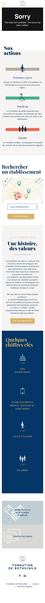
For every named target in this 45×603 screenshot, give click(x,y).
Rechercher (21, 216)
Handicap (22, 106)
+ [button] (5, 181)
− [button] (5, 185)
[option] (22, 24)
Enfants (22, 138)
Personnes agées (22, 77)
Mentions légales (25, 586)
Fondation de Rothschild (16, 584)
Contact (35, 584)
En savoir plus (23, 321)
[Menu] (4, 4)
